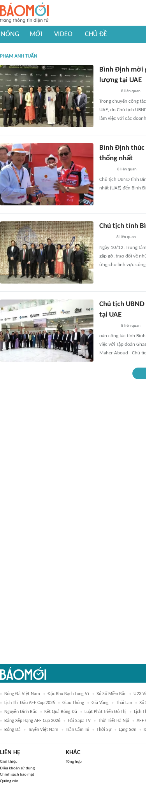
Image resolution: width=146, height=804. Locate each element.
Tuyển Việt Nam (43, 729)
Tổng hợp (74, 762)
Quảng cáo (9, 781)
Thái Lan (124, 703)
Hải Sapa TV (79, 720)
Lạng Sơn (127, 729)
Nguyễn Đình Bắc (20, 711)
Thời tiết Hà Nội (113, 720)
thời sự (104, 729)
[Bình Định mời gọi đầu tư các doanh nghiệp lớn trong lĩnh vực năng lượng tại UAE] (46, 96)
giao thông (73, 703)
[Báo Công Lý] (105, 237)
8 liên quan (131, 91)
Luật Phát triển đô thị (105, 711)
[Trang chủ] (24, 13)
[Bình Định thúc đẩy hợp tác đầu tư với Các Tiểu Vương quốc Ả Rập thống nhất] (46, 174)
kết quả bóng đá (60, 711)
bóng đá (12, 729)
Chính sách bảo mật (17, 774)
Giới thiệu (9, 762)
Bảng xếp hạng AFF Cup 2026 (32, 720)
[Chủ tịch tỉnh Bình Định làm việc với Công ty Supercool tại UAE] (46, 252)
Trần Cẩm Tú (77, 729)
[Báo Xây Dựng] (107, 91)
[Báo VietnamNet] (106, 169)
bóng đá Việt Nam (22, 694)
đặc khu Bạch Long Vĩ (68, 694)
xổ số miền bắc (111, 694)
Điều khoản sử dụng (17, 768)
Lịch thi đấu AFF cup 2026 (29, 703)
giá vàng (100, 703)
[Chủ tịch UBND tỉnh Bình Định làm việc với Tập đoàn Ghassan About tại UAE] (46, 331)
